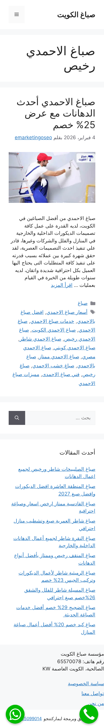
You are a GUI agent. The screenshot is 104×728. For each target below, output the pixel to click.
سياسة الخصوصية (86, 683)
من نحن (96, 703)
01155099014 (28, 718)
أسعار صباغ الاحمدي (67, 312)
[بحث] (17, 418)
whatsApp (15, 714)
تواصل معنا (92, 693)
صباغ (83, 303)
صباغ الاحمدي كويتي (74, 347)
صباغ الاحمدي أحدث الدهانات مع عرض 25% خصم (55, 113)
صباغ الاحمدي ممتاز (59, 356)
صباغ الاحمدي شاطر (40, 339)
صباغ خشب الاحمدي (53, 366)
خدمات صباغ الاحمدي (52, 321)
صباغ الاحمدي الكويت (54, 330)
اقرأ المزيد (62, 285)
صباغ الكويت (76, 14)
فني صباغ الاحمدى (60, 374)
